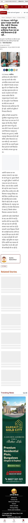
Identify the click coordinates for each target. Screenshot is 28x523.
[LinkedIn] (11, 70)
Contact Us (14, 500)
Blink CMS (18, 517)
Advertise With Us (14, 502)
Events (14, 504)
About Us (21, 1)
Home (3, 17)
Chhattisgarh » (9, 17)
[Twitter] (7, 70)
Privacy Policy (14, 508)
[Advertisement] (10, 166)
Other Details (14, 506)
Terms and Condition (14, 510)
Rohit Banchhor (7, 42)
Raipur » (14, 17)
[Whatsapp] (9, 70)
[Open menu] (2, 6)
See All (25, 393)
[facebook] (4, 70)
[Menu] (26, 6)
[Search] (22, 7)
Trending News (7, 393)
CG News (4, 266)
